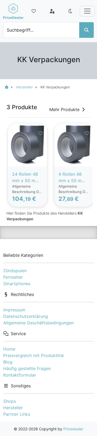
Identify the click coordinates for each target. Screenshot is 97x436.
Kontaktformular (19, 375)
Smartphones (16, 283)
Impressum (14, 309)
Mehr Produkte (64, 109)
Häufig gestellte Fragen (27, 368)
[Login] (52, 11)
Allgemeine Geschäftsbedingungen (38, 322)
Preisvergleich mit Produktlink (33, 355)
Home (9, 349)
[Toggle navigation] (87, 11)
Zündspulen (15, 270)
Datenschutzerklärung (25, 316)
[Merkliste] (33, 11)
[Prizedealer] (13, 11)
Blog (7, 362)
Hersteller (13, 407)
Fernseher (13, 277)
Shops (9, 401)
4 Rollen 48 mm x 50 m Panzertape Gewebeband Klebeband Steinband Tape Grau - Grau (71, 177)
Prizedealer (73, 429)
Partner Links (16, 414)
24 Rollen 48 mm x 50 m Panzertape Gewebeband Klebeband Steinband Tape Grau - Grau (25, 177)
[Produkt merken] (40, 133)
